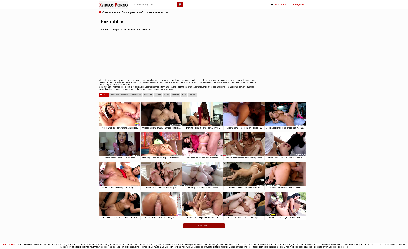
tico (184, 95)
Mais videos (204, 225)
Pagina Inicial (280, 4)
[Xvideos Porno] (113, 8)
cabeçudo (136, 95)
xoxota (192, 95)
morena (175, 95)
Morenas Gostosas (119, 95)
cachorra (148, 95)
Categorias (298, 4)
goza (166, 95)
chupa (158, 95)
